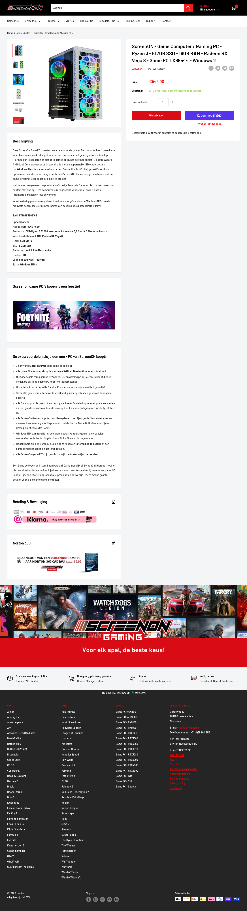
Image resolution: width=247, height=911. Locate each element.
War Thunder (68, 861)
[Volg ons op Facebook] (88, 899)
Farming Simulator (17, 818)
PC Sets (51, 20)
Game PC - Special (126, 786)
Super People (68, 834)
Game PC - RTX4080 (127, 765)
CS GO (10, 765)
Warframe (66, 866)
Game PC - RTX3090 (127, 759)
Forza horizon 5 (15, 845)
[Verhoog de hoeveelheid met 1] (172, 102)
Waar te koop (177, 754)
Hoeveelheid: (139, 101)
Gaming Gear (132, 20)
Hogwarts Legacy (71, 727)
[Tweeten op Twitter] (224, 68)
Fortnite (11, 840)
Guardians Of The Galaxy (20, 866)
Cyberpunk (13, 770)
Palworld (66, 770)
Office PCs (31, 20)
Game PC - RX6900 (126, 727)
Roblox (65, 802)
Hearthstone (68, 717)
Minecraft (66, 743)
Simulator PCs (107, 20)
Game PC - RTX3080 (127, 754)
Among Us (13, 717)
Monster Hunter (70, 749)
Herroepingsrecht (180, 773)
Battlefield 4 (14, 738)
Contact (166, 20)
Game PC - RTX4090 (127, 770)
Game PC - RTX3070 (127, 749)
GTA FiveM (13, 861)
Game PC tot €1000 (126, 717)
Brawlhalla (12, 754)
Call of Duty (13, 759)
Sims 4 (65, 823)
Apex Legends (15, 722)
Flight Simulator (16, 829)
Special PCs (86, 20)
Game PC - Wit (124, 775)
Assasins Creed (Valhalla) (21, 733)
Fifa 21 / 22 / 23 (15, 823)
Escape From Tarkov (18, 808)
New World (67, 759)
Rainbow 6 (67, 786)
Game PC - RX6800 (126, 722)
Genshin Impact (16, 850)
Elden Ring (13, 802)
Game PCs (13, 20)
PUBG (64, 781)
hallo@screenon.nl (189, 727)
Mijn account (208, 9)
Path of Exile (68, 775)
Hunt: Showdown (71, 722)
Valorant (66, 856)
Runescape (67, 813)
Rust (64, 818)
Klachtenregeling (179, 778)
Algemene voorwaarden (183, 768)
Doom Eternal (14, 791)
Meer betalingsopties (209, 123)
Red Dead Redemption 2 (75, 791)
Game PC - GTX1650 (126, 733)
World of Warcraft (71, 877)
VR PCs (70, 20)
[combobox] (117, 8)
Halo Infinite (68, 711)
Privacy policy (177, 783)
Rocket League (69, 808)
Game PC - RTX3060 (127, 738)
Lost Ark (66, 738)
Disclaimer (176, 787)
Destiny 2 (12, 781)
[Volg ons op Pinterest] (102, 899)
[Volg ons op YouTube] (109, 899)
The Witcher (68, 845)
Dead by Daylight (16, 775)
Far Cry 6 (12, 813)
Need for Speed (70, 754)
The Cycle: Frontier (72, 840)
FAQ (172, 759)
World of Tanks (69, 872)
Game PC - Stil (124, 781)
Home (10, 33)
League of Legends (72, 733)
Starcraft (66, 829)
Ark (9, 727)
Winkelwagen (156, 115)
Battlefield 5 (14, 743)
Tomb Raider (68, 850)
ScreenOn (137, 68)
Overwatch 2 (68, 765)
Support (150, 20)
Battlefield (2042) (17, 749)
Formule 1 (12, 834)
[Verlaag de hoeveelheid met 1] (153, 102)
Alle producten (23, 33)
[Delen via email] (231, 68)
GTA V (10, 856)
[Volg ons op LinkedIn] (116, 899)
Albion (10, 711)
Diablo (10, 786)
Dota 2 (10, 797)
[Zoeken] (188, 8)
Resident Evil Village (72, 797)
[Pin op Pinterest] (217, 68)
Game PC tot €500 (126, 711)
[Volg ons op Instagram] (95, 899)
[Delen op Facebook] (211, 68)
